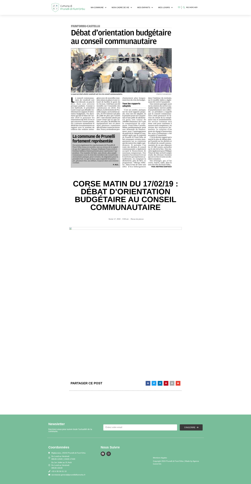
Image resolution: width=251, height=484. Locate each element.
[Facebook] (103, 454)
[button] (148, 383)
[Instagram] (108, 454)
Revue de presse (137, 219)
